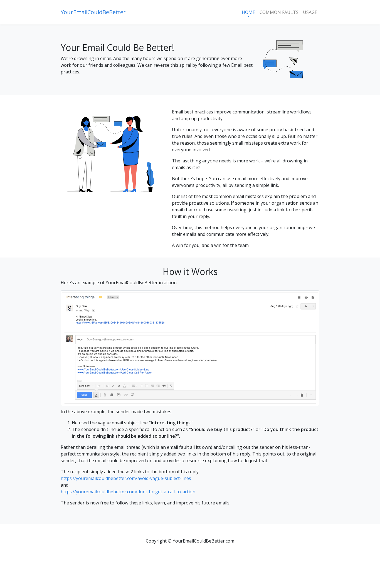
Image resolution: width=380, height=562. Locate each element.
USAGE (310, 12)
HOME (248, 12)
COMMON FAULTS (279, 12)
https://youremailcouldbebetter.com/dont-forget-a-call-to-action (128, 492)
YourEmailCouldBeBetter (93, 12)
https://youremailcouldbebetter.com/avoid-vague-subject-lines (126, 478)
